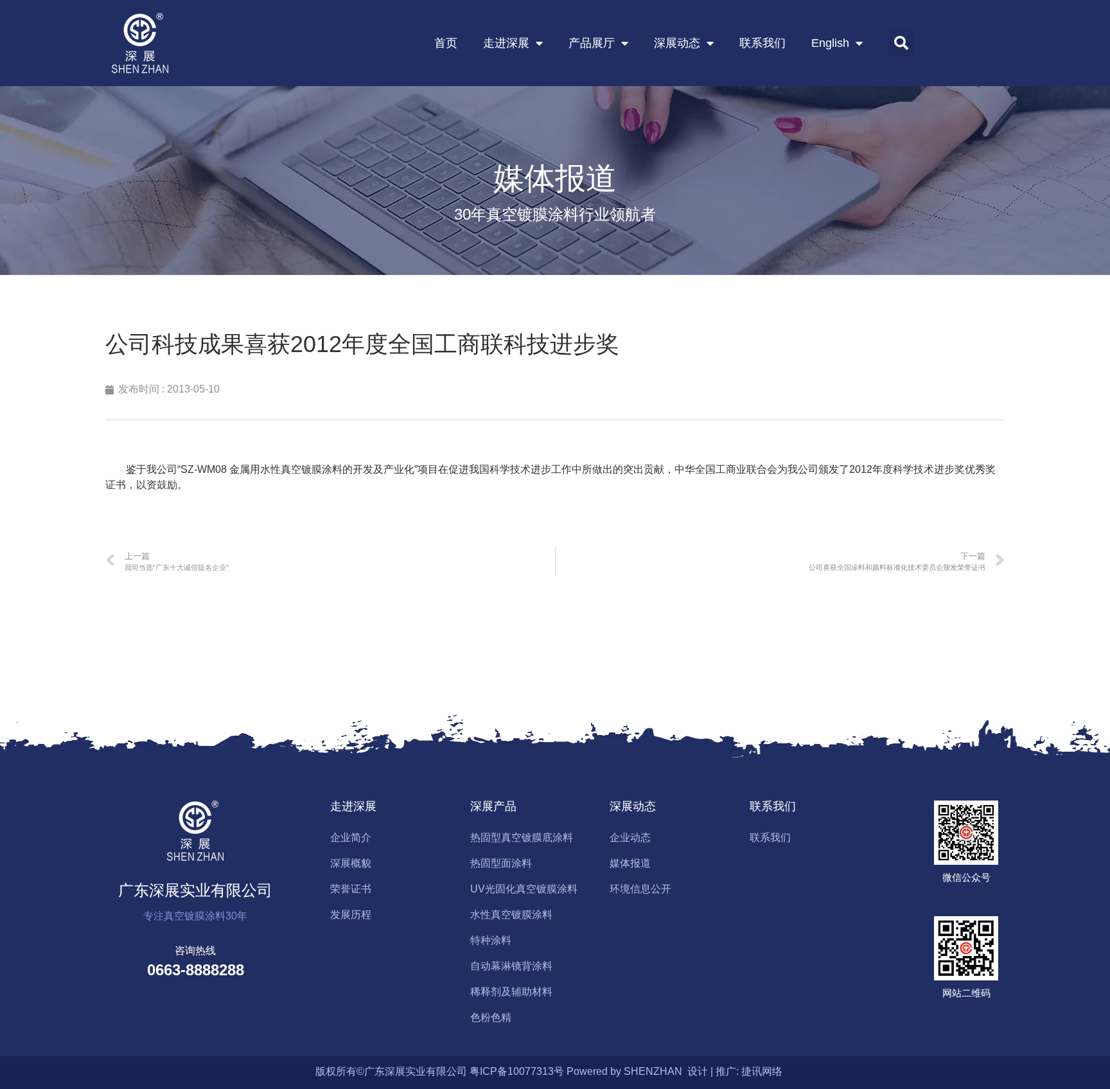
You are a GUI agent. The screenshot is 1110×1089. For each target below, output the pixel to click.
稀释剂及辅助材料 (511, 991)
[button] (901, 43)
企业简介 (350, 837)
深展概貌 (350, 863)
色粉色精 (490, 1017)
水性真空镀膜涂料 (511, 914)
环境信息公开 (640, 888)
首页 (445, 43)
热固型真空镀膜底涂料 (521, 837)
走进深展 (506, 43)
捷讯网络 (761, 1071)
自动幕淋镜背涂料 (511, 966)
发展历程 (350, 914)
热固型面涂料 (501, 863)
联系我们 (762, 43)
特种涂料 (490, 940)
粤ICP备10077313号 (517, 1071)
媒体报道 (630, 863)
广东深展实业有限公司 (195, 890)
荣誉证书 (350, 888)
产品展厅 (591, 43)
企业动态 (630, 837)
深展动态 (677, 43)
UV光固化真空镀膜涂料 (523, 888)
